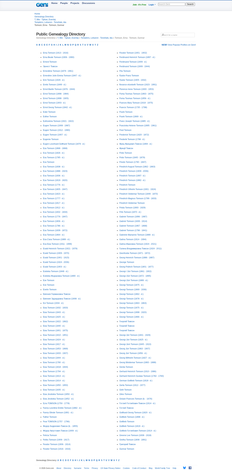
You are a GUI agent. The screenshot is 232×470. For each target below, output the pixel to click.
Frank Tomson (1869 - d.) (130, 116)
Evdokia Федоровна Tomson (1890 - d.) (61, 276)
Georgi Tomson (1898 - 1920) (133, 312)
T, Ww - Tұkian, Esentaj (45, 19)
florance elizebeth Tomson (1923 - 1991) (138, 84)
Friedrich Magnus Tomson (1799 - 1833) (137, 198)
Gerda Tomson (126, 367)
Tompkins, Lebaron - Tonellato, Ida (50, 22)
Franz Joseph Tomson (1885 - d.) (134, 121)
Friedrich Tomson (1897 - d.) (132, 176)
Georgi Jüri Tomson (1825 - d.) (133, 339)
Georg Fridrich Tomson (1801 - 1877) (136, 267)
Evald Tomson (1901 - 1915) (56, 257)
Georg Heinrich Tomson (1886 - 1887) (136, 257)
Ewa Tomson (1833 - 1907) (55, 353)
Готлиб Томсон (126, 408)
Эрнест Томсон (50, 66)
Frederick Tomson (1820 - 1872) (134, 135)
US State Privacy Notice (110, 468)
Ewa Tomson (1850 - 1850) (55, 385)
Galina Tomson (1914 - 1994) (132, 239)
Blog (150, 468)
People (64, 3)
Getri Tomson (125, 390)
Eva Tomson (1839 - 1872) (55, 230)
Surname (77, 468)
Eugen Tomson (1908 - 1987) (56, 125)
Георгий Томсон (127, 321)
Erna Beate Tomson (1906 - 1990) (58, 57)
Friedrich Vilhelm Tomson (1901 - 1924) (137, 189)
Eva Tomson (48, 162)
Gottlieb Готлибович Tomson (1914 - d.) (137, 431)
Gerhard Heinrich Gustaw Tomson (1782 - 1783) (141, 376)
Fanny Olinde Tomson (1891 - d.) (58, 412)
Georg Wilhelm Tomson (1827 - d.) (135, 358)
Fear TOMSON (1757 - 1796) (56, 421)
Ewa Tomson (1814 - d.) (54, 380)
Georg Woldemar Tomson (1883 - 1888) (137, 362)
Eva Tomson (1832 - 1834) (55, 212)
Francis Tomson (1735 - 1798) (133, 107)
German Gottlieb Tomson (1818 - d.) (135, 380)
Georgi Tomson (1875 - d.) (131, 285)
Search (190, 4)
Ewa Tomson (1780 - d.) (54, 362)
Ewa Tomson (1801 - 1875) (55, 330)
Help (174, 468)
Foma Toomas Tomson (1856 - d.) (134, 98)
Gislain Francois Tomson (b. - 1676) (135, 399)
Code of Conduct (139, 468)
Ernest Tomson (50, 62)
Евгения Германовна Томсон (56, 294)
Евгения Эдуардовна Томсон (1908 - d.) (62, 299)
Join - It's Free (139, 5)
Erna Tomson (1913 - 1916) (55, 53)
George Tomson (126, 262)
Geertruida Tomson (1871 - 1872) (134, 253)
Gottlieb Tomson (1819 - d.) (131, 426)
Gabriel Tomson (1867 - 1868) (133, 226)
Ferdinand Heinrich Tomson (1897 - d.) (137, 57)
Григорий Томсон (127, 444)
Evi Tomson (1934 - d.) (53, 303)
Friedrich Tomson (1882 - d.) (132, 180)
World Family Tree (162, 468)
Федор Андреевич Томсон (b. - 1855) (60, 426)
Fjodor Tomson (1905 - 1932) (132, 80)
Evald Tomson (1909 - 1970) (56, 253)
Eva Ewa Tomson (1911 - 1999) (57, 244)
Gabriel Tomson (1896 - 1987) (133, 216)
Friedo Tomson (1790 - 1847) (132, 162)
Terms (86, 468)
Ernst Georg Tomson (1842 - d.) (57, 107)
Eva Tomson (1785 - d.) (53, 157)
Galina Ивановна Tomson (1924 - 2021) (137, 244)
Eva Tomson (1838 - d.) (53, 167)
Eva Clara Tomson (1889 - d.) (56, 239)
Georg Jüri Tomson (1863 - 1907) (134, 348)
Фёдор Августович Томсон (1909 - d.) (60, 431)
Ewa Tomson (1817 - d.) (54, 344)
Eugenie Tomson (51, 139)
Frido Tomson (125, 153)
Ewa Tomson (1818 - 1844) (55, 367)
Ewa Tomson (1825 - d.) (54, 317)
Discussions (88, 3)
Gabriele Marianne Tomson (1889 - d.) (137, 235)
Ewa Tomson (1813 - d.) (54, 376)
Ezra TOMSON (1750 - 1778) (56, 403)
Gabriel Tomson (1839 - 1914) (133, 221)
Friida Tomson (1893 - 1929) (132, 207)
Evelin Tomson (50, 289)
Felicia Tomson (50, 435)
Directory (67, 468)
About (58, 468)
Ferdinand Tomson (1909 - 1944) (134, 66)
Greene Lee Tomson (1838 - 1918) (135, 435)
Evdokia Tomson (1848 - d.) (55, 271)
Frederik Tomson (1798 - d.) (132, 139)
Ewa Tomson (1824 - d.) (54, 339)
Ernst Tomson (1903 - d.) (54, 103)
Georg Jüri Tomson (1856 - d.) (133, 353)
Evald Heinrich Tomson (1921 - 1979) (60, 248)
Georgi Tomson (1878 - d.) (131, 299)
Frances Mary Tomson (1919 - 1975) (136, 103)
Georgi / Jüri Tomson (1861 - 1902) (135, 271)
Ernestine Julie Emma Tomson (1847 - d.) (62, 75)
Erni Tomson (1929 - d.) (54, 80)
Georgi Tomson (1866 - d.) (131, 317)
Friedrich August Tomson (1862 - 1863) (137, 167)
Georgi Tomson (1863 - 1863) (133, 303)
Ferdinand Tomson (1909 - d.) (133, 62)
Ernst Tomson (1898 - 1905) (56, 98)
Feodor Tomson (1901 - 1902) (133, 53)
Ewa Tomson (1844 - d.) (54, 358)
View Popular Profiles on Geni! (179, 45)
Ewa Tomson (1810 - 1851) (55, 335)
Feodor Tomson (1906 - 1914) (56, 444)
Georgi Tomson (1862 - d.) (131, 294)
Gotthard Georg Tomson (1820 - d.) (135, 412)
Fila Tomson (125, 71)
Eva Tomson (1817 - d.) (53, 203)
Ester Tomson (49, 112)
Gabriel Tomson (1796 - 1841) (133, 230)
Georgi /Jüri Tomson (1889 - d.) (133, 280)
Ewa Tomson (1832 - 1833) (55, 308)
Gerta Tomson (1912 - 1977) (132, 385)
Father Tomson (50, 417)
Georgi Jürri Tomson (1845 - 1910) (135, 344)
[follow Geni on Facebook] (189, 468)
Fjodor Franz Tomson (129, 75)
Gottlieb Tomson (126, 421)
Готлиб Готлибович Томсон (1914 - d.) (137, 403)
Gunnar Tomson (126, 449)
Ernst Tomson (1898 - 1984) (56, 94)
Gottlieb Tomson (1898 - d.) (131, 417)
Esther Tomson (50, 116)
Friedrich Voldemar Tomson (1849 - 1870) (138, 194)
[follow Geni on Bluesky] (183, 468)
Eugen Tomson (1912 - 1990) (56, 130)
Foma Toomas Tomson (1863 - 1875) (136, 94)
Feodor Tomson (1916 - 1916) (56, 449)
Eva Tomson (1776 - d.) (53, 185)
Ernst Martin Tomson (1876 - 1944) (59, 89)
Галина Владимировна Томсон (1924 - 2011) (140, 248)
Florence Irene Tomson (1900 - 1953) (136, 89)
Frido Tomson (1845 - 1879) (132, 157)
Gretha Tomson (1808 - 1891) (133, 440)
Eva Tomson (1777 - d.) (53, 198)
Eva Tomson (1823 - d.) (53, 194)
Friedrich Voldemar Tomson (132, 203)
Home (54, 3)
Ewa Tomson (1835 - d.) (54, 390)
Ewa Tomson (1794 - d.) (54, 371)
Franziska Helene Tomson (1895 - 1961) (138, 125)
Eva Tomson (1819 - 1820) (55, 180)
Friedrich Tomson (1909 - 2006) (133, 171)
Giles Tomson (125, 394)
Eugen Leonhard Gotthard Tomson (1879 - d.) (64, 144)
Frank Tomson (125, 112)
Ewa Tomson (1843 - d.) (54, 312)
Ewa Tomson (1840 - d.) (54, 326)
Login (151, 5)
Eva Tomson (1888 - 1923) (55, 171)
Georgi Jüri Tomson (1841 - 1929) (134, 335)
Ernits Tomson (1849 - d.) (54, 84)
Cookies (126, 468)
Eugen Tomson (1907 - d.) (55, 135)
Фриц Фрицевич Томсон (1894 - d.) (135, 144)
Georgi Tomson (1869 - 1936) (133, 289)
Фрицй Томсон (126, 148)
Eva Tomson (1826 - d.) (53, 153)
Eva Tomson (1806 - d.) (53, 221)
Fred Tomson (125, 130)
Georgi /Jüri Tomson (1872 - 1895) (135, 276)
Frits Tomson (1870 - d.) (130, 212)
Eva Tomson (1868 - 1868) (55, 148)
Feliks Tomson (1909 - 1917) (56, 440)
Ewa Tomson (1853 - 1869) (55, 348)
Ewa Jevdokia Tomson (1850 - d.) (58, 394)
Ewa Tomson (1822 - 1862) (55, 321)
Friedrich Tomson (127, 185)
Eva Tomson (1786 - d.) (53, 226)
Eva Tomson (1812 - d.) (53, 207)
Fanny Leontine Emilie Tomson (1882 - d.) (62, 408)
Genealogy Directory (43, 16)
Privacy (95, 468)
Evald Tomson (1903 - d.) (54, 267)
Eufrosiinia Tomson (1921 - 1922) (58, 121)
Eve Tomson (48, 280)
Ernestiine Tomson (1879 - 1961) (58, 71)
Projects (74, 3)
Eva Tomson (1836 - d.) (53, 176)
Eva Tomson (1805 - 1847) (55, 189)
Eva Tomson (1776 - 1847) (55, 216)
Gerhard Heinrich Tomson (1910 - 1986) (137, 371)
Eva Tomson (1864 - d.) (53, 235)
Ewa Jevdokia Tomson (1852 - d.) (58, 399)
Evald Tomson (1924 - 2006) (56, 262)
